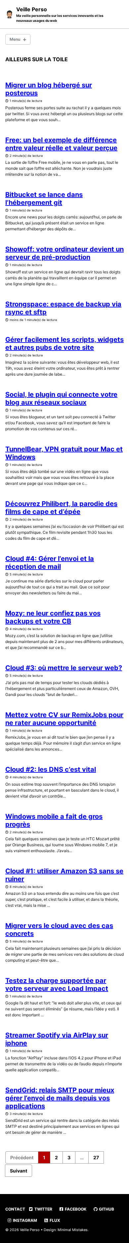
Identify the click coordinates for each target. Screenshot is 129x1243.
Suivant (18, 1171)
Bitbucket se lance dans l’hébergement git (44, 199)
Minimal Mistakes (73, 1229)
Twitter (42, 1209)
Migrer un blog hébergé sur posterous (48, 89)
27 (96, 1157)
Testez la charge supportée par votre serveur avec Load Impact (56, 984)
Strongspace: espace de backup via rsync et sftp (63, 308)
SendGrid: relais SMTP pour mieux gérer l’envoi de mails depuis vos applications (59, 1098)
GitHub (106, 1209)
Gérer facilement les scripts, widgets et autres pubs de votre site (64, 343)
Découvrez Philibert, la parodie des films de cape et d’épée (61, 508)
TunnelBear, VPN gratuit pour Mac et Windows (64, 453)
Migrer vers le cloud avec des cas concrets (59, 930)
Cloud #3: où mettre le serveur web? (63, 668)
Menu (15, 39)
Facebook (75, 1209)
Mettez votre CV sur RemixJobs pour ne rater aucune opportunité (64, 719)
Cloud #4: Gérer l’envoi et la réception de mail (49, 563)
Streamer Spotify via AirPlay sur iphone (56, 1039)
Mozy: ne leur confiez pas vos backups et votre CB (53, 617)
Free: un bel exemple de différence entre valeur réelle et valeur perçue (61, 144)
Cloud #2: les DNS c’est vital (50, 769)
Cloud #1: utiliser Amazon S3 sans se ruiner (64, 875)
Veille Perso (60, 14)
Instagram (24, 1220)
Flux (54, 1220)
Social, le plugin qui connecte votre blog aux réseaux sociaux (61, 398)
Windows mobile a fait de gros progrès (54, 820)
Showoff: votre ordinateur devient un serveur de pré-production (64, 253)
